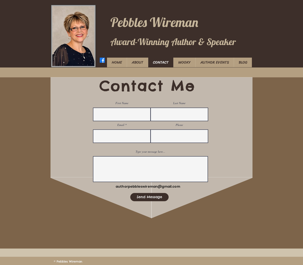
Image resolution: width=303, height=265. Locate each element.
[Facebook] (102, 60)
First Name (121, 103)
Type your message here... (150, 151)
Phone (179, 124)
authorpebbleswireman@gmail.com (148, 186)
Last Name (179, 103)
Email (120, 124)
